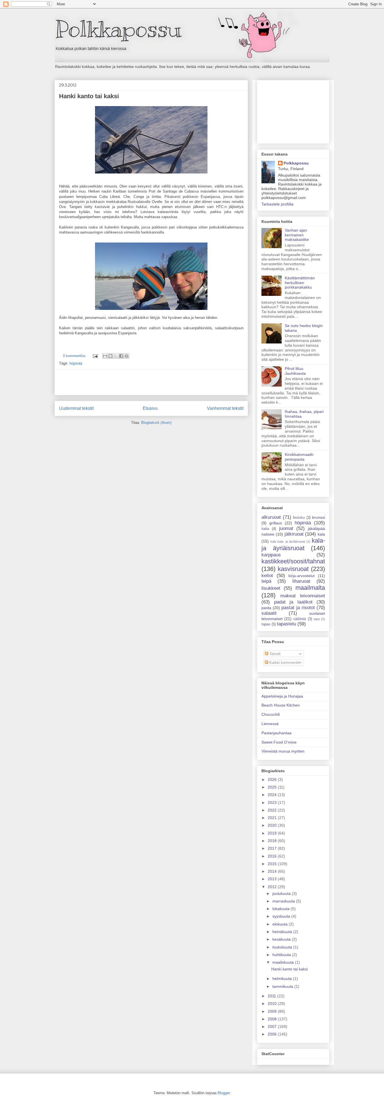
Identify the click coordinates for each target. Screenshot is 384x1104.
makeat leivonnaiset (302, 595)
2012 (273, 886)
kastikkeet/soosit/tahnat (293, 561)
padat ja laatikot (293, 602)
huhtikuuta (282, 954)
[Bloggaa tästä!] (110, 356)
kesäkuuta (282, 939)
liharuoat (301, 581)
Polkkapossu (296, 163)
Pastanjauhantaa (276, 733)
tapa (317, 619)
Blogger (224, 1093)
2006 (273, 1034)
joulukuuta (282, 893)
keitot (267, 575)
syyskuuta (281, 916)
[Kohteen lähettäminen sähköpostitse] (105, 356)
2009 (273, 1011)
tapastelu (286, 624)
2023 (273, 802)
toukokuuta (282, 947)
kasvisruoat (293, 568)
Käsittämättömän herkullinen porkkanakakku (300, 283)
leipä (266, 581)
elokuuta (280, 924)
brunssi (318, 517)
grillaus (275, 523)
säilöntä (299, 619)
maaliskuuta (283, 962)
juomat (286, 528)
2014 (273, 871)
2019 (273, 833)
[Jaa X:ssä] (116, 356)
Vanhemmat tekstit (225, 408)
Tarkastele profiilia (277, 204)
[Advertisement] (151, 382)
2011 (272, 996)
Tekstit (274, 654)
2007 (273, 1026)
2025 (273, 787)
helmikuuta (282, 978)
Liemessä (270, 723)
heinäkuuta (282, 931)
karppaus (271, 554)
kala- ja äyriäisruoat (293, 544)
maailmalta (310, 587)
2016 (273, 856)
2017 (273, 848)
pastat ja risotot (298, 607)
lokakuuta (281, 908)
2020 (273, 825)
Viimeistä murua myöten (282, 751)
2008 (273, 1019)
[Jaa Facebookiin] (121, 356)
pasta (266, 607)
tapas (265, 624)
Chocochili (270, 714)
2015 (273, 863)
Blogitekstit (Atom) (156, 422)
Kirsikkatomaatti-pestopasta (299, 456)
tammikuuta (283, 986)
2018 (273, 840)
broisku (299, 518)
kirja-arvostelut (301, 575)
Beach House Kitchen (280, 705)
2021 (273, 817)
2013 (273, 879)
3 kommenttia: (75, 356)
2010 (273, 1003)
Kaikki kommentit (283, 662)
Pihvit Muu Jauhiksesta (295, 371)
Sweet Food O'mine (279, 742)
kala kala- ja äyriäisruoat (287, 541)
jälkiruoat (294, 534)
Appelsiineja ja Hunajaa (282, 696)
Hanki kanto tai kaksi (89, 96)
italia (265, 529)
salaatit (269, 613)
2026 (273, 779)
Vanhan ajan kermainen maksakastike (297, 235)
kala (321, 534)
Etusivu (150, 408)
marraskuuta (284, 901)
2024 (273, 794)
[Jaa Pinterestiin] (126, 356)
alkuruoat (271, 517)
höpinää (75, 363)
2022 (273, 810)
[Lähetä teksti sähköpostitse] (95, 356)
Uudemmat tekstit (76, 408)
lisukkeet (270, 588)
